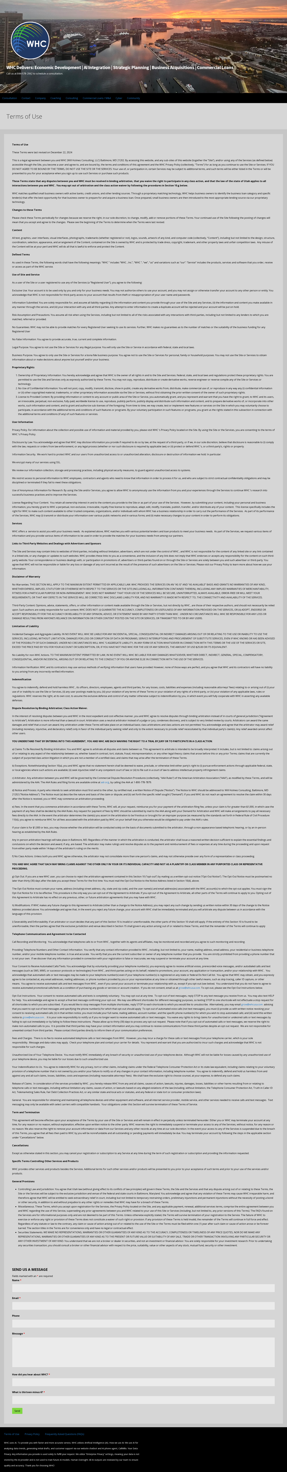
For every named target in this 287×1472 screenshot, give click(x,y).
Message (18, 1333)
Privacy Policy (32, 1434)
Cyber (119, 98)
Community (133, 98)
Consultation (9, 98)
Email (16, 1298)
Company (40, 98)
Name (16, 1280)
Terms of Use (11, 1434)
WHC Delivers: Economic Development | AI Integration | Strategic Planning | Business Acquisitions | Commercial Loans (119, 67)
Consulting (72, 98)
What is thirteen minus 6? (28, 1392)
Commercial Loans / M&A (97, 98)
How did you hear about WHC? (31, 1374)
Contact (26, 98)
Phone (16, 1315)
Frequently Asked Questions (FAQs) (64, 1434)
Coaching (56, 98)
